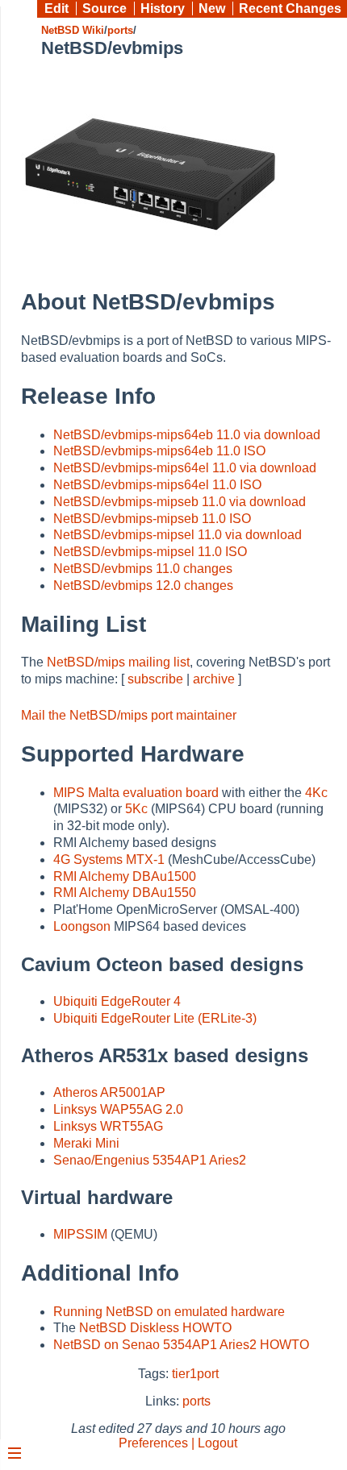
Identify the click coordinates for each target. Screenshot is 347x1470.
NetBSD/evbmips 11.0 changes (142, 568)
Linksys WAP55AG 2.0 (118, 1109)
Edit (56, 8)
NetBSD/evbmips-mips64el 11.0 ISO (157, 485)
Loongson (82, 926)
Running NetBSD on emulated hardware (169, 1311)
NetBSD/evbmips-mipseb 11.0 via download (179, 502)
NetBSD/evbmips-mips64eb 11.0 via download (186, 435)
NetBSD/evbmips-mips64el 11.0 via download (184, 468)
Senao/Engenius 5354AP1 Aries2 (149, 1160)
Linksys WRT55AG (108, 1126)
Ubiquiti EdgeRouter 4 (117, 1001)
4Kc (316, 792)
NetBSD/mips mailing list (118, 662)
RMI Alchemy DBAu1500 (124, 876)
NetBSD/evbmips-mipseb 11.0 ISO (152, 518)
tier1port (195, 1374)
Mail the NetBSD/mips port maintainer (128, 715)
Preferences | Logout (178, 1443)
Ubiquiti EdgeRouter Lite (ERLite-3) (155, 1018)
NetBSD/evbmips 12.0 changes (143, 585)
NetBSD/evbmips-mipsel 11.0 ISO (150, 552)
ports (120, 30)
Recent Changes (290, 8)
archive (214, 679)
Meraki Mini (86, 1143)
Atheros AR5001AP (109, 1092)
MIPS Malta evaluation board (136, 792)
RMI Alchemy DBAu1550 (124, 892)
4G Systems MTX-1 (109, 859)
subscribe (155, 679)
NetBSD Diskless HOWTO (155, 1328)
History (162, 8)
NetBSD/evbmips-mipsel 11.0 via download (177, 535)
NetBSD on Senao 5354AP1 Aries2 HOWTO (181, 1345)
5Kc (136, 809)
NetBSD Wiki (72, 30)
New (212, 8)
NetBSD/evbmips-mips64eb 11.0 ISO (159, 451)
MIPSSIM (80, 1234)
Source (104, 8)
